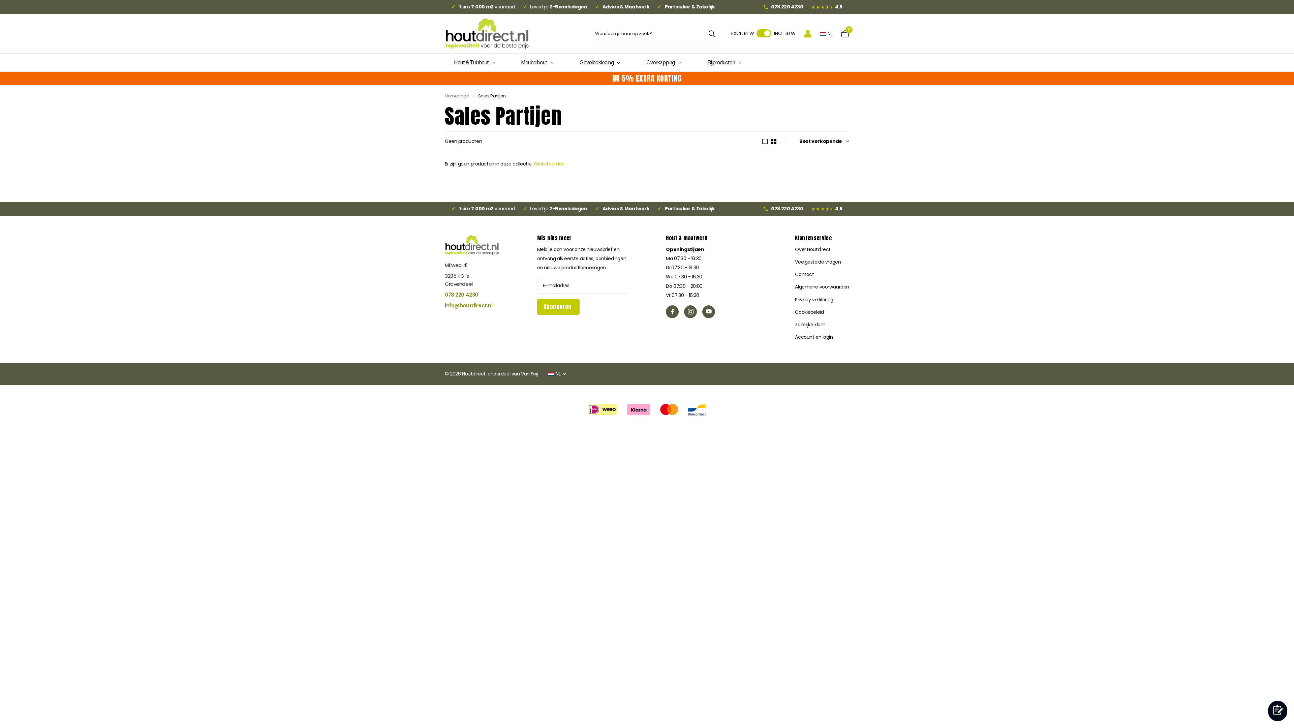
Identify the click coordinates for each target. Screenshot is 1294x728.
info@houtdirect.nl (468, 305)
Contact (804, 274)
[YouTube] (708, 311)
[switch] (764, 33)
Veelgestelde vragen (818, 262)
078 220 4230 (461, 294)
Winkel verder (548, 163)
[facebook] (672, 311)
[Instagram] (690, 311)
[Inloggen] (808, 33)
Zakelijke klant (810, 324)
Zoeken (712, 33)
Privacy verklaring (814, 299)
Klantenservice (813, 238)
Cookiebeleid (809, 312)
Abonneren (558, 307)
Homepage (457, 96)
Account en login (814, 337)
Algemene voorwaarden (822, 286)
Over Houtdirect (813, 249)
